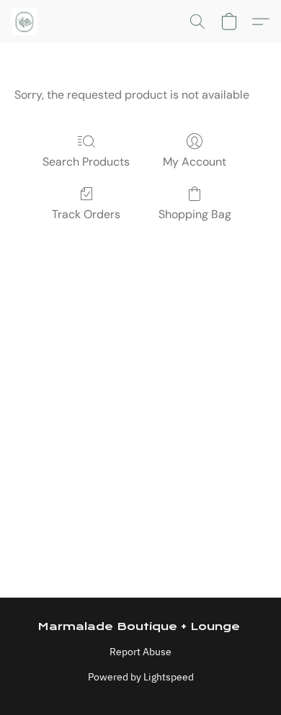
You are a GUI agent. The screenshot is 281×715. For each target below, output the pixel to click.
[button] (25, 21)
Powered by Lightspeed (141, 676)
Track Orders (86, 214)
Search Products (86, 161)
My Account (194, 161)
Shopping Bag (195, 214)
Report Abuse (140, 651)
